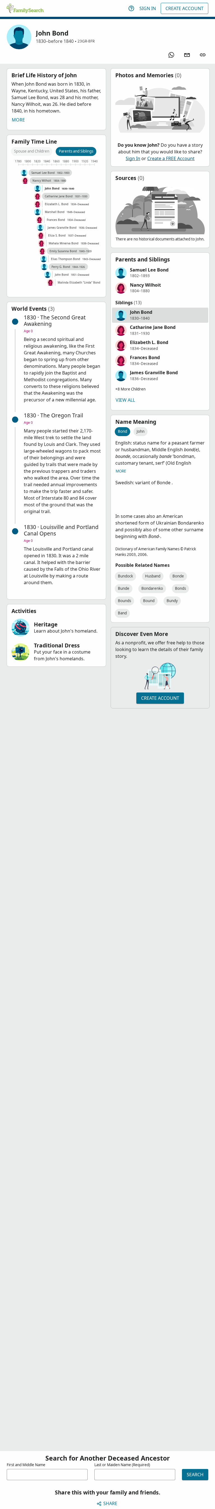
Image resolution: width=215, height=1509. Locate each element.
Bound (149, 600)
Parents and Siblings (76, 151)
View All (125, 400)
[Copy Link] (202, 54)
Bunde (123, 588)
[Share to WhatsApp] (171, 54)
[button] (160, 272)
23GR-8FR (86, 41)
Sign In (147, 8)
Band (122, 613)
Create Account (184, 8)
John (140, 431)
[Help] (131, 8)
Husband (152, 576)
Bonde (178, 576)
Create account (160, 698)
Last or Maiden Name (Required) (122, 1464)
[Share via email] (187, 54)
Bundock (125, 576)
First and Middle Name (26, 1464)
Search (195, 1474)
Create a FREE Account (171, 158)
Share (110, 1503)
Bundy (172, 600)
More (18, 120)
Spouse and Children (31, 151)
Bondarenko (152, 588)
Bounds (124, 600)
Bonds (180, 588)
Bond (122, 431)
